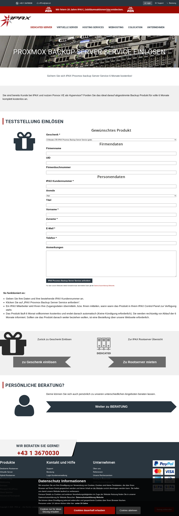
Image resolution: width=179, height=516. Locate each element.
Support (161, 3)
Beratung (172, 3)
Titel (48, 200)
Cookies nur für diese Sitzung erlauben (50, 510)
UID (48, 157)
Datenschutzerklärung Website (90, 497)
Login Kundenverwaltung (57, 475)
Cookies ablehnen (128, 510)
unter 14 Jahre (81, 503)
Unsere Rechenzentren (102, 475)
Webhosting (116, 27)
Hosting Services (93, 27)
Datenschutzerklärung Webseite (104, 285)
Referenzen (98, 472)
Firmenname (53, 148)
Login (148, 3)
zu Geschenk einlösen (39, 362)
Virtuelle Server (6, 472)
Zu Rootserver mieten (140, 362)
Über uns (97, 468)
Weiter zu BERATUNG (111, 406)
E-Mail (50, 228)
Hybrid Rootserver (7, 475)
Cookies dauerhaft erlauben (89, 510)
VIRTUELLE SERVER (67, 27)
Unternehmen (155, 27)
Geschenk (53, 134)
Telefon (51, 238)
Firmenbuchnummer (58, 167)
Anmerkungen (54, 247)
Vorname (52, 209)
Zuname (52, 219)
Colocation (135, 27)
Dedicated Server (41, 27)
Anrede (50, 190)
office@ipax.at (45, 3)
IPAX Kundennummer (60, 181)
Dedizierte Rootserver (9, 468)
